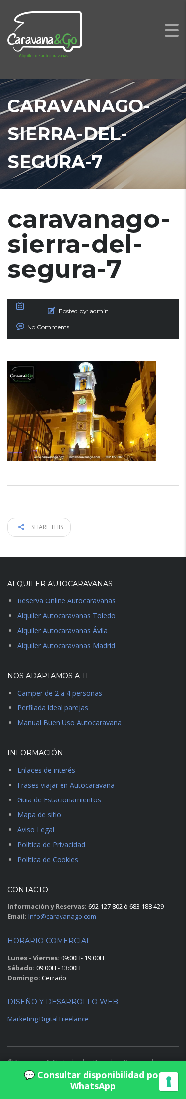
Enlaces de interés (46, 770)
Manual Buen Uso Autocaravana (69, 722)
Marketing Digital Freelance (48, 1018)
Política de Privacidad (51, 844)
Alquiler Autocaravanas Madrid (66, 645)
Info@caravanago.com (62, 916)
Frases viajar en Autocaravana (66, 785)
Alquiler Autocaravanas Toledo (66, 615)
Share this (46, 527)
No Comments (48, 327)
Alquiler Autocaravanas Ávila (62, 630)
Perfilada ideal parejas (52, 707)
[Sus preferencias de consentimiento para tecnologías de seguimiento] (168, 1081)
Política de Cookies (47, 859)
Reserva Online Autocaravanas (66, 600)
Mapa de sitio (39, 814)
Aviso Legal (35, 829)
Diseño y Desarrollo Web (62, 1002)
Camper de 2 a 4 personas (59, 693)
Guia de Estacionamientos (59, 799)
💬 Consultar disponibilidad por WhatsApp (93, 1080)
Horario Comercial (49, 940)
